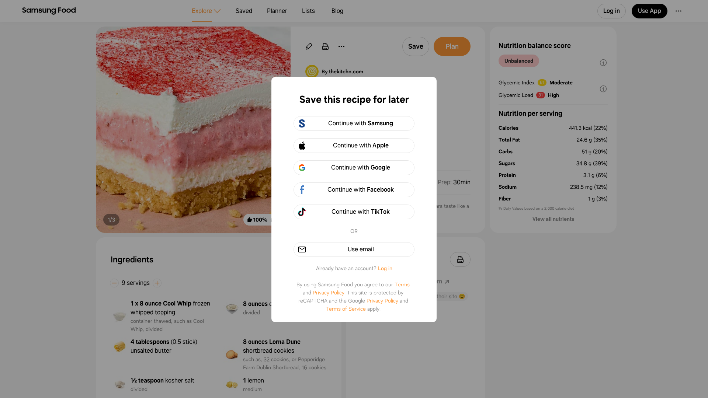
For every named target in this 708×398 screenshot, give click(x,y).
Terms (402, 284)
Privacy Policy (328, 292)
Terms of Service (346, 309)
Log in (385, 268)
